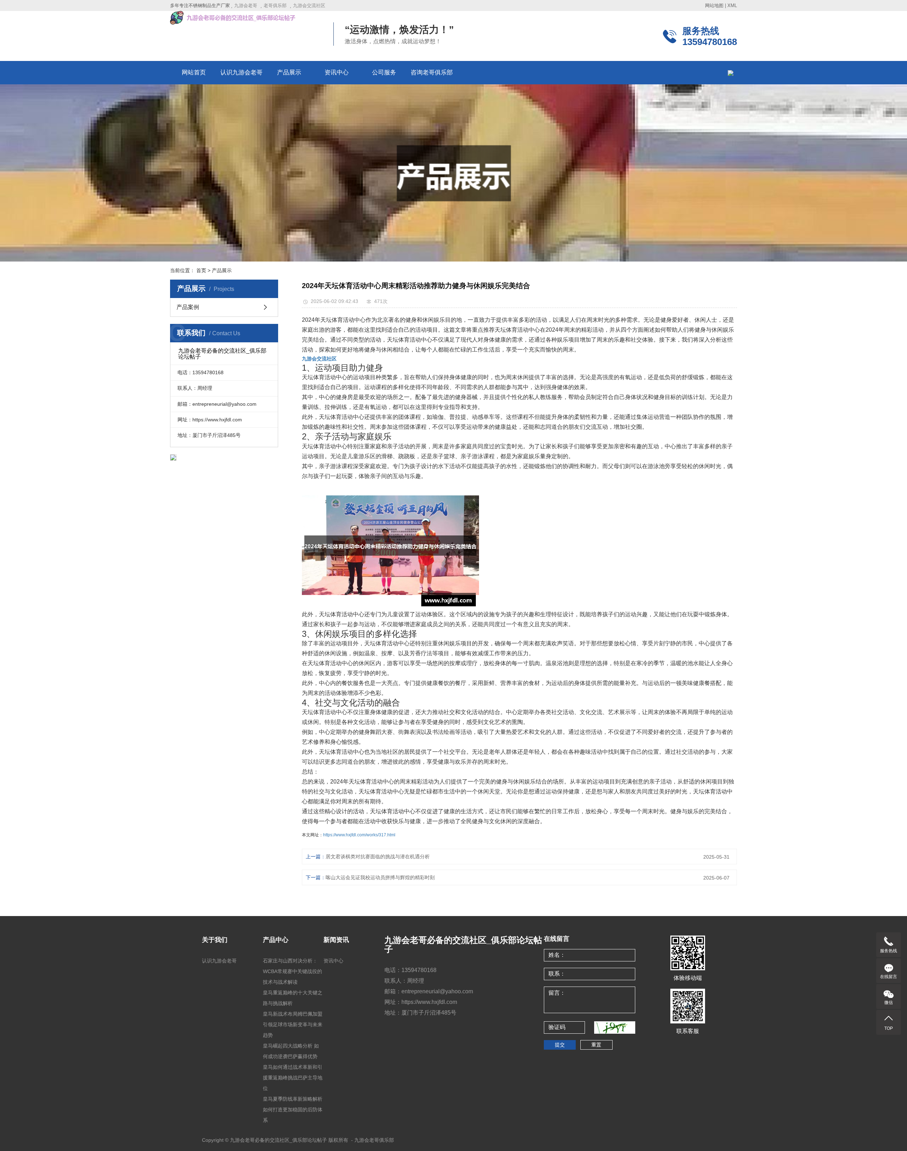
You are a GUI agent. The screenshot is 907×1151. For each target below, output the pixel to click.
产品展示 (289, 72)
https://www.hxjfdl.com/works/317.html (359, 834)
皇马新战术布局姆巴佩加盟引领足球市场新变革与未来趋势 (292, 1024)
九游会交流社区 (309, 5)
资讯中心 (337, 72)
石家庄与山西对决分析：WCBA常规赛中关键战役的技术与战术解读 (292, 971)
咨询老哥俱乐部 (432, 72)
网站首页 (194, 72)
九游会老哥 (245, 5)
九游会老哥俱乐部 (374, 1140)
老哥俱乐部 (275, 5)
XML (732, 5)
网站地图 (714, 5)
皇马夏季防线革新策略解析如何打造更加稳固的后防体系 (292, 1109)
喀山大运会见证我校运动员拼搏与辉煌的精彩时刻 (380, 877)
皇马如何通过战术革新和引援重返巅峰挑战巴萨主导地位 (292, 1077)
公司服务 (384, 72)
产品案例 (187, 307)
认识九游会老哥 (241, 72)
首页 (201, 270)
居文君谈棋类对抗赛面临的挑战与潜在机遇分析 (378, 856)
